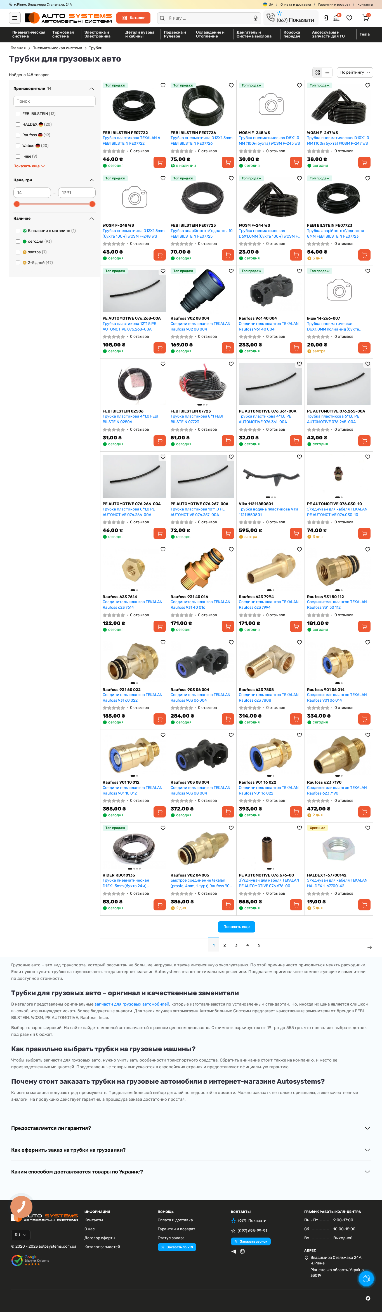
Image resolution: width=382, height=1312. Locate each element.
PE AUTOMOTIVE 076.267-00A (199, 504)
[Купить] (160, 162)
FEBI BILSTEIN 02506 (123, 411)
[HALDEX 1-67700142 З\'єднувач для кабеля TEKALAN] (339, 848)
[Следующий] (228, 383)
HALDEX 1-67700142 (326, 875)
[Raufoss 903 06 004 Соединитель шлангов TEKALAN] (202, 662)
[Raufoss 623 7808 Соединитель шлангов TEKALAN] (270, 662)
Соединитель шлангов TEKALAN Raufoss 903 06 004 (200, 697)
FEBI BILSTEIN (39, 113)
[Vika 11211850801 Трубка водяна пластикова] (270, 477)
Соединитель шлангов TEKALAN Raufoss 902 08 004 (200, 326)
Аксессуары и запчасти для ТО (328, 34)
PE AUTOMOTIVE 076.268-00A (132, 318)
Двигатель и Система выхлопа (254, 34)
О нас (89, 1229)
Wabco (35, 145)
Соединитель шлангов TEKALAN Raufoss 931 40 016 (200, 604)
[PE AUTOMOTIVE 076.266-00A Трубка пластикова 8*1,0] (134, 477)
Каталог (137, 17)
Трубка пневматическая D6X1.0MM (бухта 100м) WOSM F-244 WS (269, 233)
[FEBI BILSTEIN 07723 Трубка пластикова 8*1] (202, 384)
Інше (29, 156)
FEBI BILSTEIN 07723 (191, 411)
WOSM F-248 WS (118, 225)
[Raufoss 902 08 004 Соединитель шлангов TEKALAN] (202, 291)
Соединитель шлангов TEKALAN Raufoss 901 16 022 (269, 790)
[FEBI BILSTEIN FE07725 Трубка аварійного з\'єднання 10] (202, 198)
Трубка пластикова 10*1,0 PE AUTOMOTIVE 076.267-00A (198, 512)
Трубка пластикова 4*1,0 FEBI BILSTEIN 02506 (130, 419)
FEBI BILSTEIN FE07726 (193, 132)
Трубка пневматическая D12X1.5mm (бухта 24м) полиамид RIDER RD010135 (128, 883)
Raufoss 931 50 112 (325, 596)
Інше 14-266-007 (323, 318)
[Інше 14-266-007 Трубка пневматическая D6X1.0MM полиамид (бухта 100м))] (339, 291)
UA (271, 4)
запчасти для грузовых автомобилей (132, 1004)
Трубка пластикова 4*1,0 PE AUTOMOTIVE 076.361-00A (265, 419)
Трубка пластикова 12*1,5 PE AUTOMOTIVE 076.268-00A (129, 326)
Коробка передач (292, 34)
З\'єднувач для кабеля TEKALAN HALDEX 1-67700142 (337, 883)
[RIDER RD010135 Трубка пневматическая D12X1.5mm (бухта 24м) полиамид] (134, 848)
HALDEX (37, 124)
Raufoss (36, 135)
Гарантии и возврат (334, 4)
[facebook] (368, 1298)
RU (17, 1235)
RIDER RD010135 (119, 875)
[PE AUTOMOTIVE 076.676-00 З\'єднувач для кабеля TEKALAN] (270, 848)
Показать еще (236, 926)
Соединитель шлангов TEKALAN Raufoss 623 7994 (269, 604)
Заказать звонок (253, 1241)
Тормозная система (63, 34)
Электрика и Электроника (97, 34)
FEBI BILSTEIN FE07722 (125, 132)
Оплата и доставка (295, 4)
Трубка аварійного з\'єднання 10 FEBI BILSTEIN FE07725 (202, 233)
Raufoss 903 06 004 (190, 689)
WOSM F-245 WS (254, 132)
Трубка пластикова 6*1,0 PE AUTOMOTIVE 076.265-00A (333, 419)
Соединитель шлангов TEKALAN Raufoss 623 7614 (132, 604)
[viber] (242, 1251)
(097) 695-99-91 (252, 1230)
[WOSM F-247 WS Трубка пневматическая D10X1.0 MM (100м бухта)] (339, 105)
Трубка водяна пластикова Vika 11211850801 (268, 512)
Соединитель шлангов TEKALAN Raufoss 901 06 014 (337, 697)
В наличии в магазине (52, 230)
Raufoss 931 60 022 (122, 689)
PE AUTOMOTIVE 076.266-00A (132, 504)
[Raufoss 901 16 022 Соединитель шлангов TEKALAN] (270, 755)
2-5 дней (40, 262)
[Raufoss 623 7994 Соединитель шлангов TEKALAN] (270, 569)
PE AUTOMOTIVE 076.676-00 (266, 875)
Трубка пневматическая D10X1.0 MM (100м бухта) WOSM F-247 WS (338, 140)
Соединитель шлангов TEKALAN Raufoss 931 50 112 (337, 604)
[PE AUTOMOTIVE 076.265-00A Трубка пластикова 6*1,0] (339, 384)
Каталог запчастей (102, 1247)
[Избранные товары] (350, 18)
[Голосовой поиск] (255, 18)
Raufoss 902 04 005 (190, 875)
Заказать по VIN (180, 1247)
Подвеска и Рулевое (175, 34)
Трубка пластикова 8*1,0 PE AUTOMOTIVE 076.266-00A (129, 512)
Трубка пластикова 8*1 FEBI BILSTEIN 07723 (197, 419)
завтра (37, 252)
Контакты (365, 4)
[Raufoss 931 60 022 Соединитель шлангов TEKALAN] (134, 662)
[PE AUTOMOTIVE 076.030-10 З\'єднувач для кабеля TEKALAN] (339, 477)
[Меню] (15, 18)
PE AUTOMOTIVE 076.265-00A (336, 411)
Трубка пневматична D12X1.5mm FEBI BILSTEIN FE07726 (201, 140)
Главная (18, 48)
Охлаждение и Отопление (210, 34)
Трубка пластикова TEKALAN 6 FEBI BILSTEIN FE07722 (131, 140)
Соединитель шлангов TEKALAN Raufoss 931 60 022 (132, 697)
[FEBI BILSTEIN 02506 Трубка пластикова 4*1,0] (134, 384)
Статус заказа (171, 1238)
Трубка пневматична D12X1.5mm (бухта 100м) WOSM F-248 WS (133, 233)
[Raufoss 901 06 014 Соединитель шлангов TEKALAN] (339, 662)
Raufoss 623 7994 (256, 596)
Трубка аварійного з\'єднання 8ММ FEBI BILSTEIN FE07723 (335, 233)
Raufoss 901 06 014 (326, 689)
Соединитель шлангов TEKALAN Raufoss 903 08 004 (200, 790)
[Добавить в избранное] (163, 85)
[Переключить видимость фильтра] (92, 89)
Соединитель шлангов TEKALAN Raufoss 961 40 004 (269, 326)
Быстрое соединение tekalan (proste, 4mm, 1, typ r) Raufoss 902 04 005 (201, 883)
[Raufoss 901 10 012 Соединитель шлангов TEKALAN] (134, 755)
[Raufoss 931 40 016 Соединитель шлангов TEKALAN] (202, 569)
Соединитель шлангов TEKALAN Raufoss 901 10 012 (132, 790)
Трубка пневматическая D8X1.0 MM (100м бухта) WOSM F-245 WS (269, 140)
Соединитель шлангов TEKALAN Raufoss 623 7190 (337, 790)
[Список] (327, 72)
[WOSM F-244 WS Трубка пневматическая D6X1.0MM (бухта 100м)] (270, 198)
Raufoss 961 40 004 (258, 318)
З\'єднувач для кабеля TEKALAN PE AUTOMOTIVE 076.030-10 (337, 512)
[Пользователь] (325, 18)
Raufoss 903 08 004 (190, 782)
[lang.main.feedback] (366, 1278)
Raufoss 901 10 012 (121, 782)
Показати (295, 20)
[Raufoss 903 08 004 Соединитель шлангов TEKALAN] (202, 755)
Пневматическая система (28, 34)
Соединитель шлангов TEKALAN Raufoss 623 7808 (269, 697)
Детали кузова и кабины (139, 34)
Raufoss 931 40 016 (189, 596)
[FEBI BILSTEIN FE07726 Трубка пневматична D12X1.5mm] (202, 105)
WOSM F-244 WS (254, 225)
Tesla (365, 34)
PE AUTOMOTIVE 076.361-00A (267, 411)
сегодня (40, 241)
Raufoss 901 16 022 (257, 782)
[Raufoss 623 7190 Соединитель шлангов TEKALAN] (339, 755)
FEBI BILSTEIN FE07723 (329, 225)
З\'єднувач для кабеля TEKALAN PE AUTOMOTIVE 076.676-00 (269, 883)
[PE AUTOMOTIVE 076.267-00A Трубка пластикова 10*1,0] (202, 477)
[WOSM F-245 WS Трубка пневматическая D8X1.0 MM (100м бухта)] (270, 105)
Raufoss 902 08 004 (190, 318)
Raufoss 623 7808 (256, 689)
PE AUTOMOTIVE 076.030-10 (334, 504)
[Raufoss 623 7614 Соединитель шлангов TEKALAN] (134, 569)
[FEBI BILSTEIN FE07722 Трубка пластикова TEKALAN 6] (134, 105)
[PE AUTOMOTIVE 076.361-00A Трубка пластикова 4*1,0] (270, 384)
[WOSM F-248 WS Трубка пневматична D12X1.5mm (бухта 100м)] (134, 198)
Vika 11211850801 (256, 504)
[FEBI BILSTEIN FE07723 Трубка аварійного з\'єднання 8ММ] (339, 198)
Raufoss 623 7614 (120, 596)
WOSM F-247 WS (322, 132)
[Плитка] (317, 72)
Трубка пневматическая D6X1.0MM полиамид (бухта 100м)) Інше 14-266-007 (333, 326)
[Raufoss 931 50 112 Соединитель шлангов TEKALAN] (339, 569)
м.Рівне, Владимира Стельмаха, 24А (43, 4)
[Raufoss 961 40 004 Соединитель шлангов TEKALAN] (270, 291)
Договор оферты (99, 1238)
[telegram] (234, 1251)
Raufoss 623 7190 (324, 782)
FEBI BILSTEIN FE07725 (193, 225)
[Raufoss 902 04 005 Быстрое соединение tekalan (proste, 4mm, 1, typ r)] (202, 848)
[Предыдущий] (176, 383)
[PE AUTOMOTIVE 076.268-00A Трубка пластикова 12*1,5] (134, 291)
